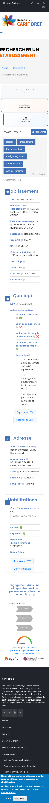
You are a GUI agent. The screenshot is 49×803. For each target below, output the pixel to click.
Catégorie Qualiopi (15, 156)
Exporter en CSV (22, 561)
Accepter (6, 798)
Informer (6, 734)
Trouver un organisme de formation (20, 766)
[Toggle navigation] (2, 33)
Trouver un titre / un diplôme (17, 772)
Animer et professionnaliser (14, 747)
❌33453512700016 (12, 180)
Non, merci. (20, 798)
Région (9, 142)
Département (26, 142)
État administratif (14, 149)
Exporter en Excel (22, 568)
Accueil (5, 67)
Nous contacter (9, 754)
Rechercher (40, 131)
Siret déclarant (13, 164)
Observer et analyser (11, 741)
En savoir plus (8, 792)
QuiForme (18, 67)
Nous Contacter (12, 3)
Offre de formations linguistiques (18, 760)
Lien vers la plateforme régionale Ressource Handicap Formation (24, 650)
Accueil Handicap (14, 171)
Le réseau (6, 727)
